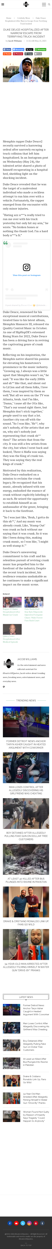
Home (8, 18)
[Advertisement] (26, 111)
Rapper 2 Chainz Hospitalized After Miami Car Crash (11, 612)
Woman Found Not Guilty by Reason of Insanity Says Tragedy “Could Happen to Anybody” (36, 1116)
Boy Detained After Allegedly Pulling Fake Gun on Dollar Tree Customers (26, 836)
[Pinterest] (36, 1223)
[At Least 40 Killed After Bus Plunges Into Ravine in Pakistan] (26, 859)
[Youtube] (16, 1223)
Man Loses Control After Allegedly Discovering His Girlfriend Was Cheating (26, 790)
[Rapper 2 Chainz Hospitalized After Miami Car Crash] (12, 602)
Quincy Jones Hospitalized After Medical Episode (11, 639)
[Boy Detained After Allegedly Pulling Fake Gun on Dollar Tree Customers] (26, 813)
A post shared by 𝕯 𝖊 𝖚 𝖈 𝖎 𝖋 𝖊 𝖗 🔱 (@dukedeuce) (27, 305)
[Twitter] (23, 1223)
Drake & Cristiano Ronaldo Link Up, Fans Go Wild (34, 1079)
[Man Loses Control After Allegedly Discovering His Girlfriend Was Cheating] (26, 767)
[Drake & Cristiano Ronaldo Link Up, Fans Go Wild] (26, 901)
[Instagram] (29, 1223)
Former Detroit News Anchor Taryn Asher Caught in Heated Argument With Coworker (26, 744)
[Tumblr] (42, 1223)
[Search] (49, 4)
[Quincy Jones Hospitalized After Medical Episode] (12, 629)
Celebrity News (23, 18)
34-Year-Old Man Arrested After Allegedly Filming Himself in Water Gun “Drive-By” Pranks (26, 967)
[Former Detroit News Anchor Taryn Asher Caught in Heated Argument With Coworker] (26, 722)
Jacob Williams (15, 40)
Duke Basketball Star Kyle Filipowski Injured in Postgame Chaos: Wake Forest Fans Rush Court (34, 615)
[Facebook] (10, 1223)
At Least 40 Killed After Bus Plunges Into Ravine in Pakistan (35, 1062)
